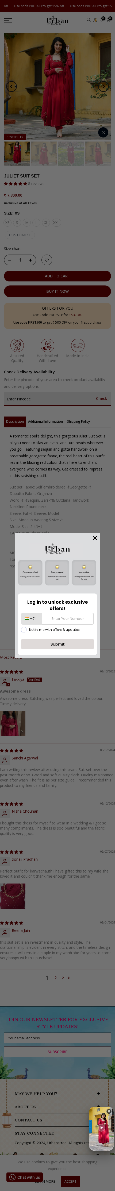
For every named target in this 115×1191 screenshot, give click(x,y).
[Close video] (109, 1112)
